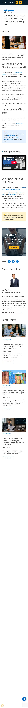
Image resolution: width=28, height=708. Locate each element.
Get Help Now (14, 247)
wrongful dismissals (11, 200)
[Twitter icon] (13, 261)
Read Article (8, 362)
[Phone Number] (17, 2)
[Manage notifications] (2, 705)
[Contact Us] (20, 2)
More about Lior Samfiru (8, 312)
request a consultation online (13, 189)
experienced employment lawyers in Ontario (14, 192)
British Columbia (12, 194)
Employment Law (9, 10)
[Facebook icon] (9, 261)
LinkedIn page (19, 123)
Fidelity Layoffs (11, 135)
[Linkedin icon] (17, 261)
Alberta (3, 194)
